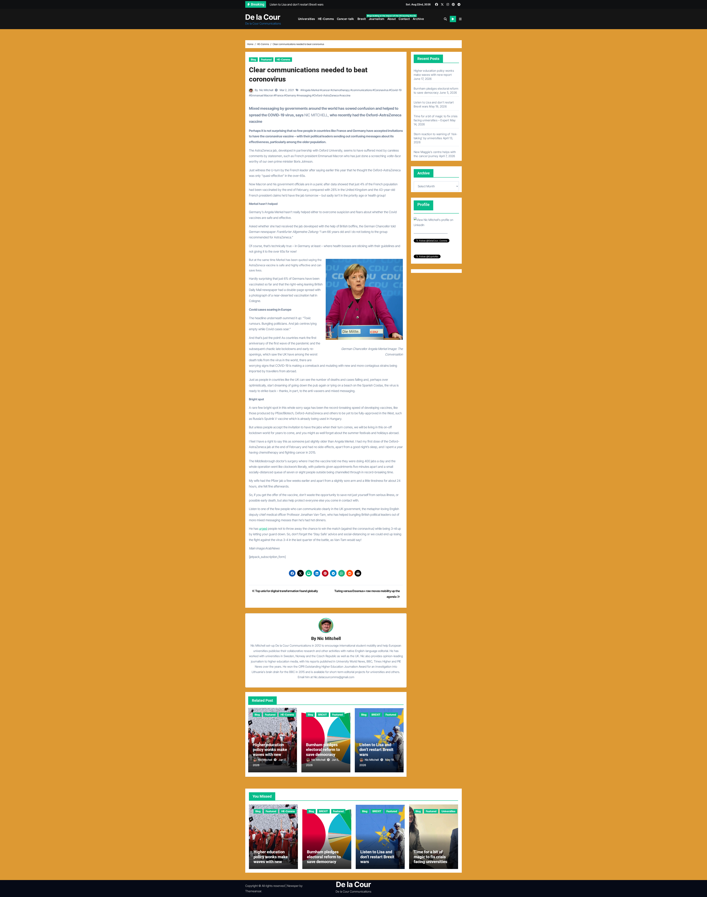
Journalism (376, 19)
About (391, 19)
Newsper (293, 886)
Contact (404, 19)
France (279, 95)
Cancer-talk (345, 19)
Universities (306, 19)
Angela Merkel (310, 90)
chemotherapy (341, 90)
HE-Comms (326, 19)
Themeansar (253, 891)
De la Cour (262, 17)
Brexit (362, 18)
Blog (253, 59)
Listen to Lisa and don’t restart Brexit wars (376, 749)
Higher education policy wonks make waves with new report (270, 752)
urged (263, 528)
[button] (460, 19)
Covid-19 (396, 90)
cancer (326, 90)
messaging (305, 95)
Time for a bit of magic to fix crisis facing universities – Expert (432, 859)
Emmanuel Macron (262, 95)
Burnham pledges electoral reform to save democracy (323, 749)
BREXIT (322, 714)
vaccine (345, 95)
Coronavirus (381, 90)
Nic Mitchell (266, 90)
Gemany (291, 95)
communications (362, 90)
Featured (266, 59)
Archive (418, 19)
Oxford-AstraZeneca (326, 95)
